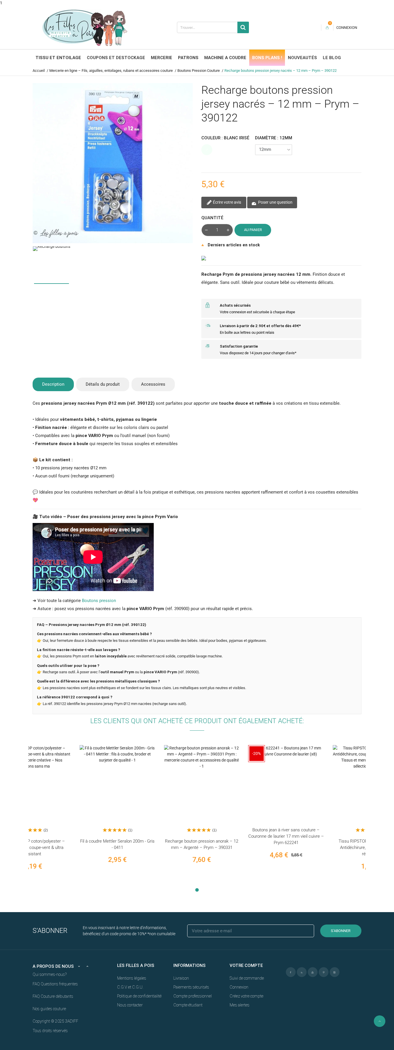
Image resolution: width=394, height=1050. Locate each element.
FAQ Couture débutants (53, 996)
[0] (327, 28)
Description (53, 384)
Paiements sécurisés (191, 987)
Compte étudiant (187, 1005)
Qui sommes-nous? (50, 974)
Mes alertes (239, 1005)
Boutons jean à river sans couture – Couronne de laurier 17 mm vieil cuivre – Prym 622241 (239, 836)
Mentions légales (131, 978)
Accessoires (153, 384)
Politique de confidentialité (139, 996)
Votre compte (246, 965)
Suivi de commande (247, 978)
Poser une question (274, 202)
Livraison (181, 978)
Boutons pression (99, 600)
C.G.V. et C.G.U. (130, 987)
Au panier (253, 230)
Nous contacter (130, 1005)
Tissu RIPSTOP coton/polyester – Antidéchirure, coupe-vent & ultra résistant (323, 848)
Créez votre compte (246, 996)
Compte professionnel (192, 996)
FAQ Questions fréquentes (55, 984)
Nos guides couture (49, 1008)
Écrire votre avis (226, 202)
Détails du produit (103, 384)
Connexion (239, 987)
